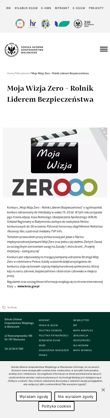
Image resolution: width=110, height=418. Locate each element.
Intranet (62, 8)
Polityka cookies (56, 406)
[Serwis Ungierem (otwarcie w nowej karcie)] (62, 23)
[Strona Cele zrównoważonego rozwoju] (20, 23)
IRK (8, 8)
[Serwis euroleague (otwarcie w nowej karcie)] (45, 23)
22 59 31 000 (16, 348)
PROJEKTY (96, 8)
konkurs (12, 307)
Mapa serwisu (82, 350)
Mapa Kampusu (83, 330)
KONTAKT (44, 320)
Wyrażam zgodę (33, 396)
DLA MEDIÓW (81, 345)
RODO (42, 345)
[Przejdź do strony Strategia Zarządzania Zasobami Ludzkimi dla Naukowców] (32, 23)
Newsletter (81, 320)
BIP (75, 325)
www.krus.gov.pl (28, 286)
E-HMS (46, 8)
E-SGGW (79, 8)
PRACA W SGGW (48, 325)
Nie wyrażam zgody (75, 396)
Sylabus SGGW (26, 8)
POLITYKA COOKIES (50, 330)
